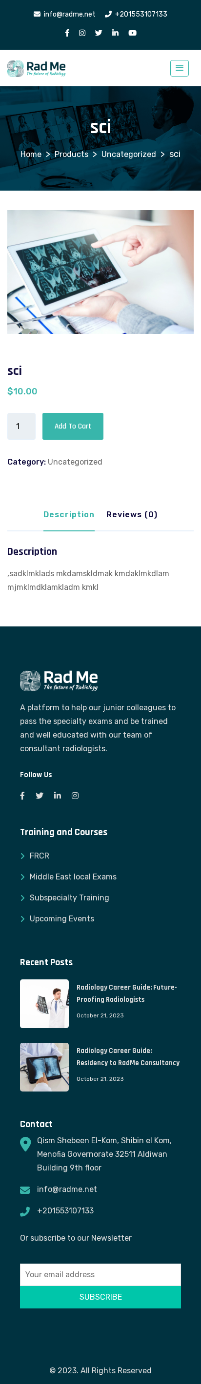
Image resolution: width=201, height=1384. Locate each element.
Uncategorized (75, 462)
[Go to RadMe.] (30, 154)
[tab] (69, 517)
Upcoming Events (62, 918)
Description (69, 514)
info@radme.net (67, 1189)
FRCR (39, 855)
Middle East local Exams (73, 876)
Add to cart (73, 426)
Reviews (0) (132, 514)
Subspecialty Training (69, 897)
